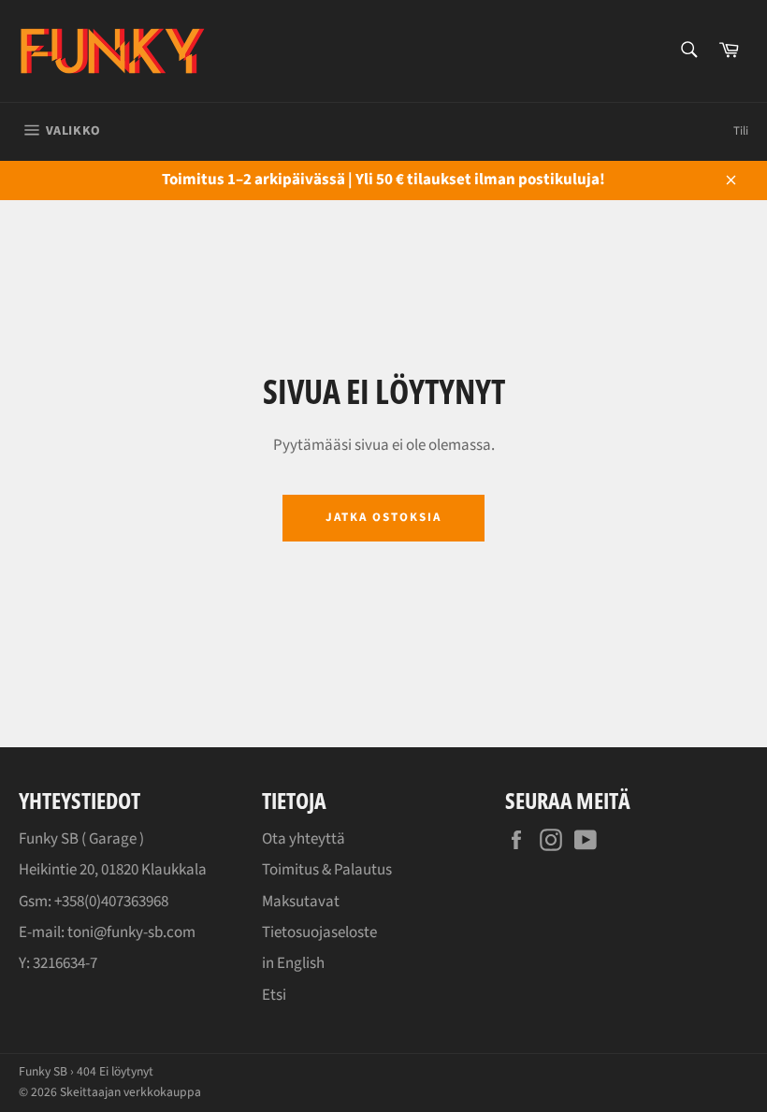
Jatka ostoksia (383, 517)
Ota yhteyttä (303, 839)
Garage (113, 839)
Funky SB (43, 1071)
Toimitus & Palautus (327, 870)
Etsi (274, 995)
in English (293, 963)
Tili (740, 131)
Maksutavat (301, 901)
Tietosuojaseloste (319, 932)
